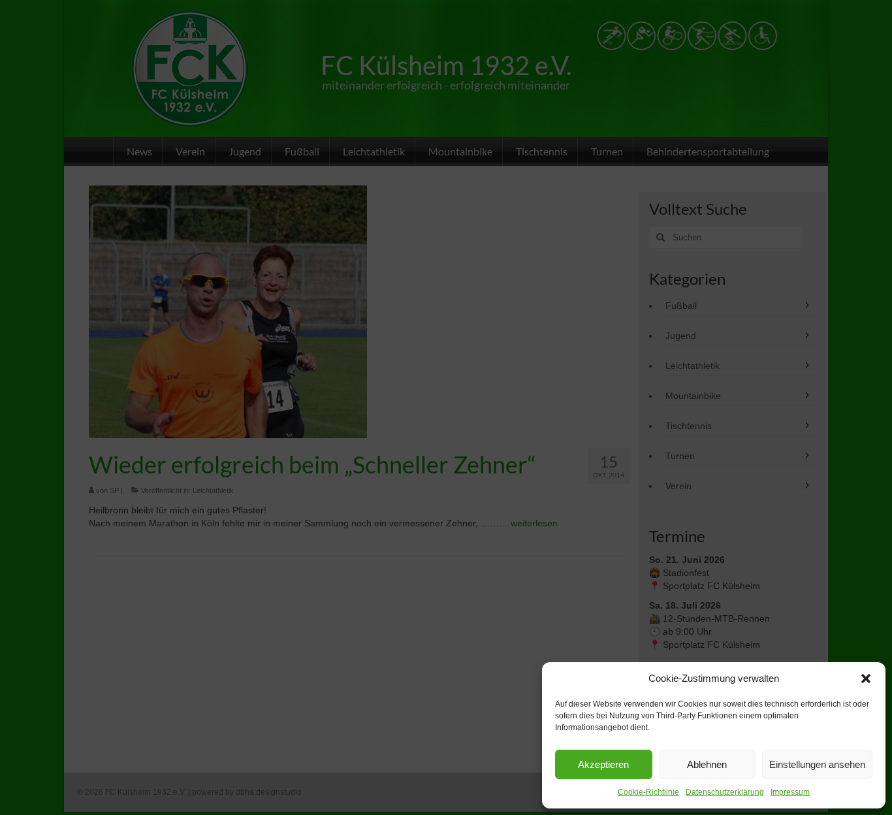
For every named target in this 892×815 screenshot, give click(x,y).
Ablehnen (707, 764)
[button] (865, 678)
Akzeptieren (603, 764)
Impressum (790, 792)
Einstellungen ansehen (817, 764)
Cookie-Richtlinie (648, 792)
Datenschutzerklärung (725, 792)
